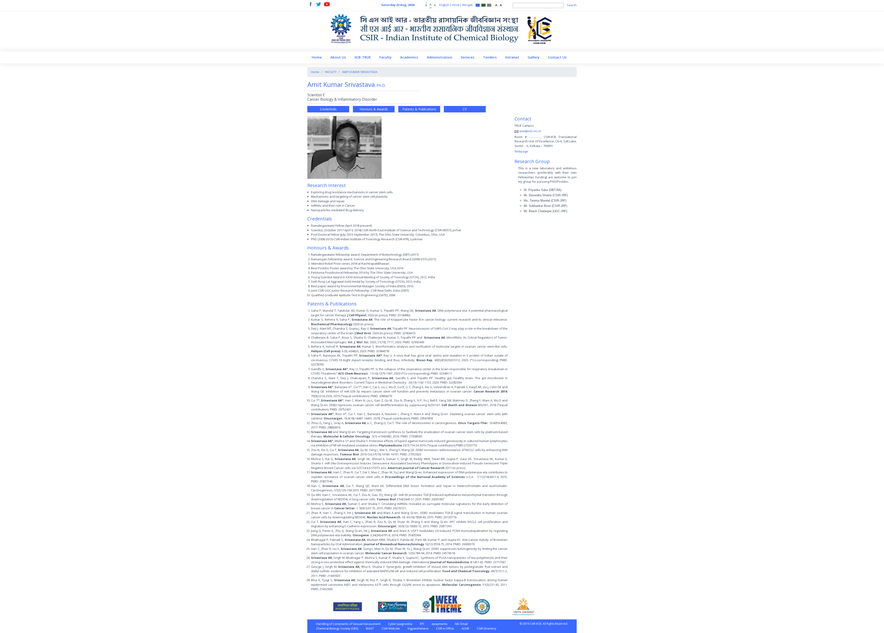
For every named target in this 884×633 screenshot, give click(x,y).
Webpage (521, 151)
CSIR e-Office (445, 628)
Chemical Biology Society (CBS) (337, 628)
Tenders (490, 57)
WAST (370, 628)
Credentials (328, 109)
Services (467, 57)
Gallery (533, 57)
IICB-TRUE (363, 57)
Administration (439, 57)
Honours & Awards (374, 109)
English (444, 5)
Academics (409, 57)
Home (317, 57)
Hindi (455, 5)
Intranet (512, 57)
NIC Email (461, 624)
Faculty (385, 57)
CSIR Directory (486, 628)
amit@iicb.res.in (530, 131)
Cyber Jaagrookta (400, 624)
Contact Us (557, 57)
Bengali (467, 5)
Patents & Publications (419, 109)
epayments (440, 624)
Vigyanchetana (417, 628)
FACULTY (331, 72)
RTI (422, 624)
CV (465, 109)
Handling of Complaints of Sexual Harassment (348, 624)
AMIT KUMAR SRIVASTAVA (359, 72)
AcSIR (465, 628)
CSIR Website (390, 628)
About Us (338, 57)
